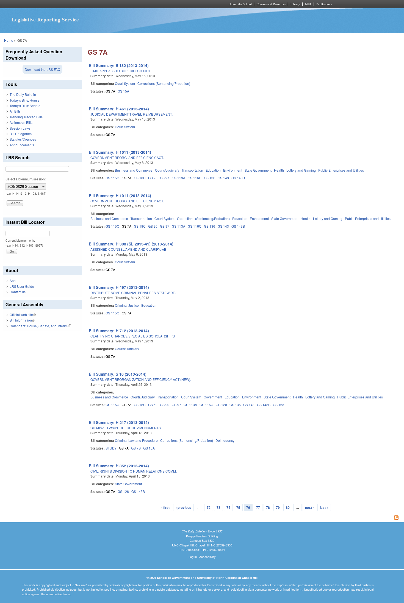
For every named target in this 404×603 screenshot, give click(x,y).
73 (218, 507)
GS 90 (152, 177)
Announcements (22, 145)
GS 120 (221, 404)
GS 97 (164, 177)
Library (295, 4)
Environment (232, 170)
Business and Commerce (134, 170)
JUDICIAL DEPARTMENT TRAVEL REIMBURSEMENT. (131, 114)
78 (268, 507)
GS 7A (110, 91)
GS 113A (178, 177)
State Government (258, 170)
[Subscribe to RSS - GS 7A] (244, 518)
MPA (308, 4)
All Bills (15, 111)
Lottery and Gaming (301, 170)
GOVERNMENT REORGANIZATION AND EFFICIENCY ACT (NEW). (140, 379)
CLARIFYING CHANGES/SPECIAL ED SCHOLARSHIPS (132, 336)
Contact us (18, 291)
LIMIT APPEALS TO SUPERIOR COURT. (120, 70)
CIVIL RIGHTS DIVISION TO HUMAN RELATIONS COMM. (133, 471)
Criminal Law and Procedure (136, 440)
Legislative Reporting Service (45, 19)
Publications (324, 4)
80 (288, 507)
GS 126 (123, 491)
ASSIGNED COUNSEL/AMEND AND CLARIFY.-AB (128, 249)
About (14, 280)
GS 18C (140, 177)
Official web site (23, 314)
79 (278, 507)
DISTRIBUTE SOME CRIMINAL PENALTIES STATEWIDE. (133, 292)
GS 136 (209, 177)
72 (209, 507)
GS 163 (278, 404)
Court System (125, 83)
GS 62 (152, 404)
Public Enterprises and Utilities (341, 170)
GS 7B (136, 448)
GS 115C (112, 177)
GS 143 (223, 177)
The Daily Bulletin (23, 94)
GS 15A (123, 91)
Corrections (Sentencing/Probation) (163, 83)
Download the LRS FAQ (42, 69)
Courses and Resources (271, 4)
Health (279, 170)
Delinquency (224, 440)
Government (213, 397)
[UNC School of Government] (129, 4)
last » (324, 507)
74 (228, 507)
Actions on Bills (21, 122)
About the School (240, 4)
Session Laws (20, 128)
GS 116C (194, 177)
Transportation (192, 170)
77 (258, 507)
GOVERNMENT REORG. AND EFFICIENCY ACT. (127, 157)
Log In (193, 556)
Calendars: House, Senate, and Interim (40, 325)
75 (238, 507)
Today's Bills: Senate (25, 105)
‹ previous (183, 507)
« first (165, 507)
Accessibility (207, 556)
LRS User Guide (22, 286)
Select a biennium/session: (25, 179)
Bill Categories (21, 133)
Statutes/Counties (23, 139)
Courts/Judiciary (167, 170)
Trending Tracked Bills (26, 117)
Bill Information (22, 320)
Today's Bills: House (25, 100)
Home (8, 40)
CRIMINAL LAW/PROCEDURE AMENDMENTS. (126, 427)
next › (309, 507)
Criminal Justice (127, 305)
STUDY (111, 448)
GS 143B (238, 177)
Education (213, 170)
